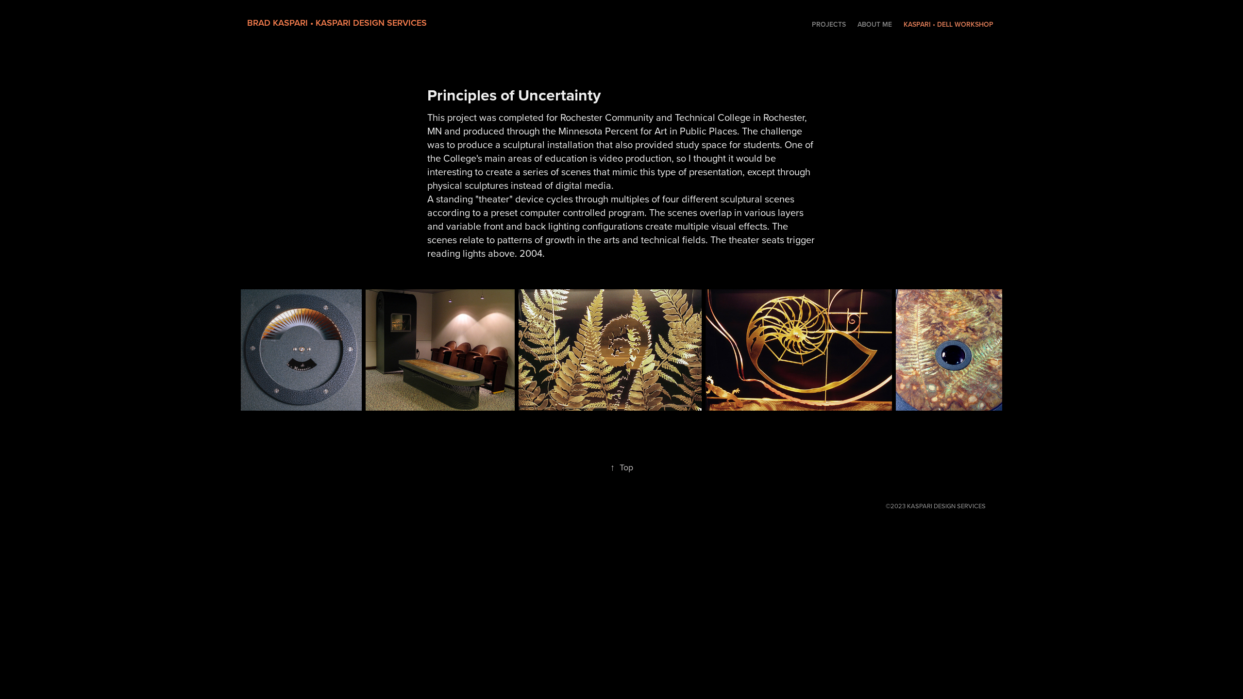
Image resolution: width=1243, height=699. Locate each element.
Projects (829, 24)
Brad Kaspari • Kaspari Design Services (337, 23)
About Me (874, 24)
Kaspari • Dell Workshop (948, 24)
